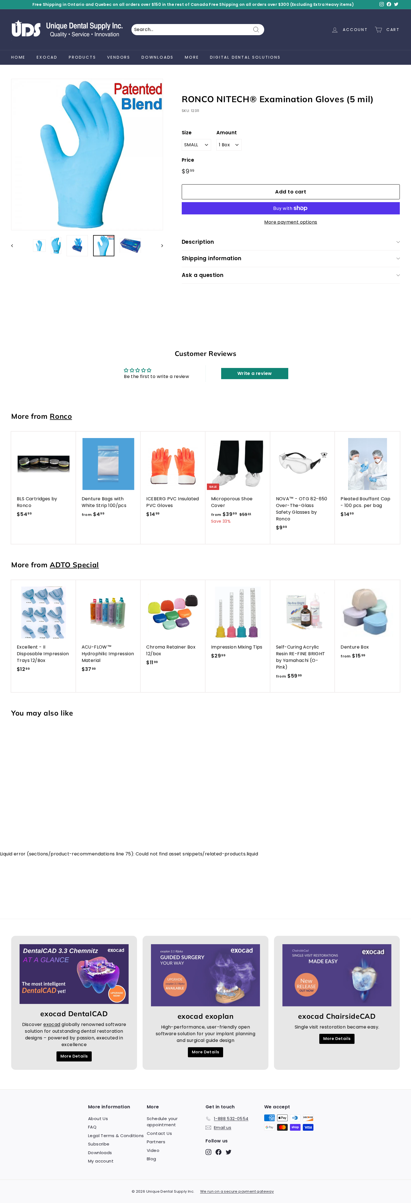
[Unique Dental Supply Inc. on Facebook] (259, 645)
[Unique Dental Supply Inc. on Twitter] (269, 645)
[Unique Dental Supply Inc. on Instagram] (249, 645)
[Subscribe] (296, 628)
